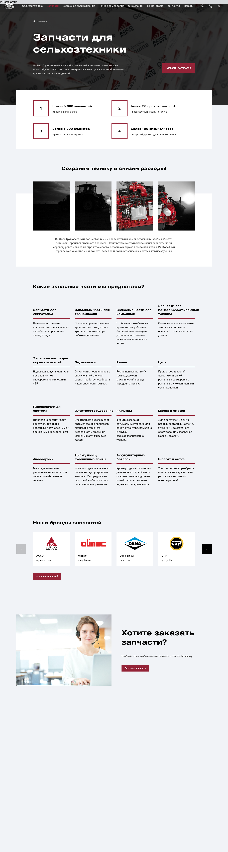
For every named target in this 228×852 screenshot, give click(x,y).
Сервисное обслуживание (79, 6)
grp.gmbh (167, 560)
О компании (135, 6)
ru (218, 6)
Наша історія (155, 6)
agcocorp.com (43, 560)
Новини (188, 6)
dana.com (125, 560)
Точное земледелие (111, 6)
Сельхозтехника (32, 6)
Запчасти (53, 6)
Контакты (173, 6)
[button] (207, 549)
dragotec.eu (84, 560)
